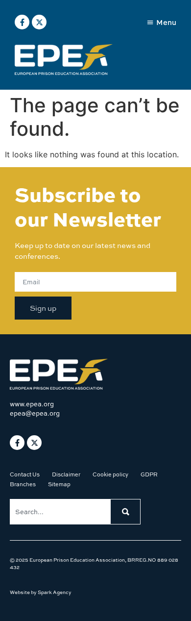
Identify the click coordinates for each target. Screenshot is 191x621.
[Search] (125, 511)
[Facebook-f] (22, 22)
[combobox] (60, 511)
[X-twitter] (39, 22)
